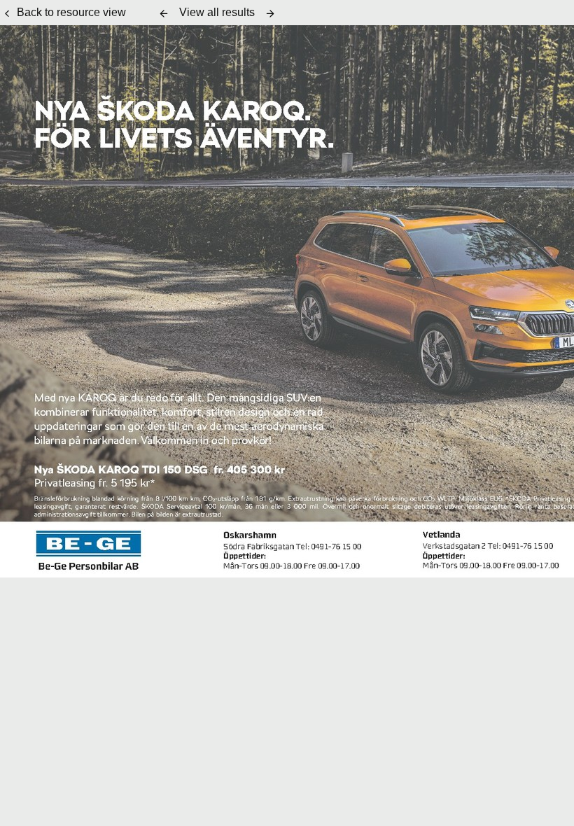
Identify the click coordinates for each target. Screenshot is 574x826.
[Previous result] (164, 13)
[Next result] (270, 13)
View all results (217, 12)
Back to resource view (71, 12)
